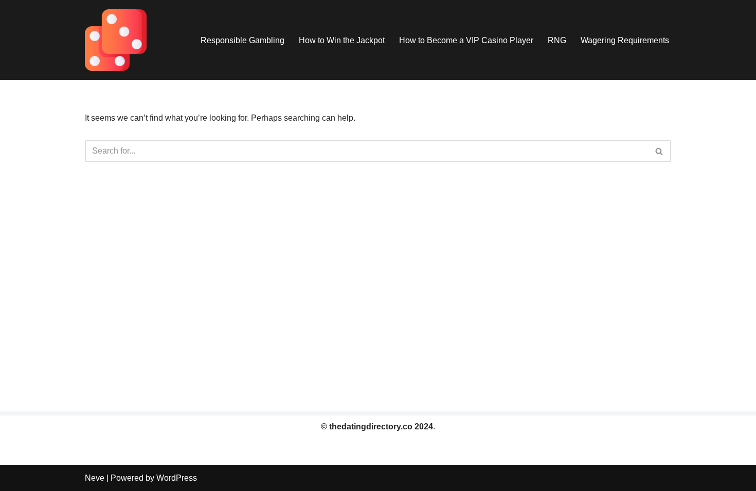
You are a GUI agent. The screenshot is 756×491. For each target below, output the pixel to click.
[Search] (659, 151)
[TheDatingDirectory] (116, 40)
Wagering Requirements (625, 40)
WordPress (176, 478)
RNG (557, 40)
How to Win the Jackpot (342, 40)
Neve (94, 478)
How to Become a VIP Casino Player (466, 40)
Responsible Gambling (242, 40)
